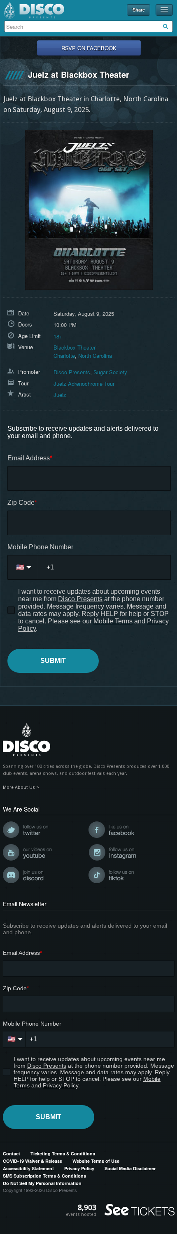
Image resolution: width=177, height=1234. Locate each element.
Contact (11, 1153)
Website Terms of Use (95, 1161)
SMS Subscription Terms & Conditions (44, 1176)
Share (139, 10)
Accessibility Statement (28, 1168)
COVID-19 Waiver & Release (32, 1161)
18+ (58, 336)
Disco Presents (34, 10)
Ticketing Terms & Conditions (62, 1153)
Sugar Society (110, 372)
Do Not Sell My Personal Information (42, 1183)
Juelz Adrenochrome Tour (84, 383)
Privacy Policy (79, 1168)
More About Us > (21, 787)
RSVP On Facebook (88, 48)
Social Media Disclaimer (130, 1168)
